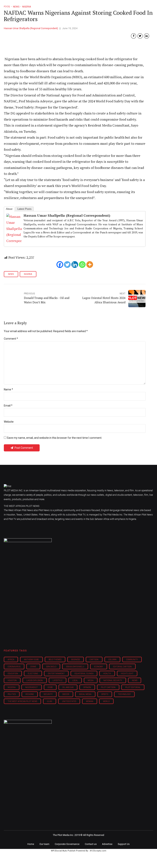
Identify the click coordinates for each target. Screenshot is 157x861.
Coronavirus (14, 667)
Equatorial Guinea (83, 674)
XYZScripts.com (98, 850)
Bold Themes (55, 660)
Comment (11, 338)
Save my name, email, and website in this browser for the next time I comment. (54, 437)
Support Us (124, 844)
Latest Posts (24, 208)
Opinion (87, 687)
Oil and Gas (68, 687)
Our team (44, 844)
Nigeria (28, 274)
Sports (104, 694)
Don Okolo (51, 667)
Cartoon (94, 660)
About (9, 208)
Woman (89, 701)
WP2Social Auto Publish (63, 850)
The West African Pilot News (22, 701)
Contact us (91, 844)
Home (30, 844)
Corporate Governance (67, 844)
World (106, 701)
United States (69, 701)
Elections (33, 674)
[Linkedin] (74, 264)
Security (48, 694)
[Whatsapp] (82, 264)
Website (9, 421)
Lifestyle (57, 680)
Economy (98, 667)
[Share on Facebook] (133, 36)
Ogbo (50, 687)
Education (13, 674)
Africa (11, 660)
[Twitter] (67, 264)
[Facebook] (59, 264)
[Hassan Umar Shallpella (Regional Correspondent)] (14, 241)
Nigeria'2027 (31, 687)
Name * (8, 389)
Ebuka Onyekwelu (75, 667)
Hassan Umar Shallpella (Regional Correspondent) (31, 28)
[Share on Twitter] (140, 36)
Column (112, 660)
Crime (33, 667)
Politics (12, 694)
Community (132, 660)
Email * (8, 405)
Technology (124, 694)
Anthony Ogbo (31, 660)
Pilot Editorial (133, 687)
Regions (29, 694)
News (11, 274)
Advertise (107, 844)
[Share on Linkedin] (146, 36)
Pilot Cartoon (108, 687)
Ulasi (49, 701)
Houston (12, 680)
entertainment (56, 674)
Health (107, 674)
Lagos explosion (34, 680)
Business (75, 660)
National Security (112, 680)
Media (90, 680)
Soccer (65, 694)
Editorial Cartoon (122, 667)
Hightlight (127, 674)
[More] (89, 264)
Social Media (85, 694)
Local (75, 680)
